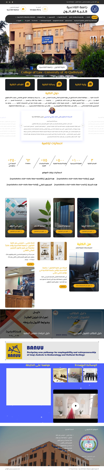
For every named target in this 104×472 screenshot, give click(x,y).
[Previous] (21, 125)
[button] (12, 2)
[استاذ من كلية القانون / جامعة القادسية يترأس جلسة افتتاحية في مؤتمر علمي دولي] (19, 287)
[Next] (83, 125)
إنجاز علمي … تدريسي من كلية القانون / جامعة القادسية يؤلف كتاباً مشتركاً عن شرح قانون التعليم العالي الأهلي (64, 439)
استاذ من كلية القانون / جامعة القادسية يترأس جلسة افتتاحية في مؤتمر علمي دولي (64, 448)
